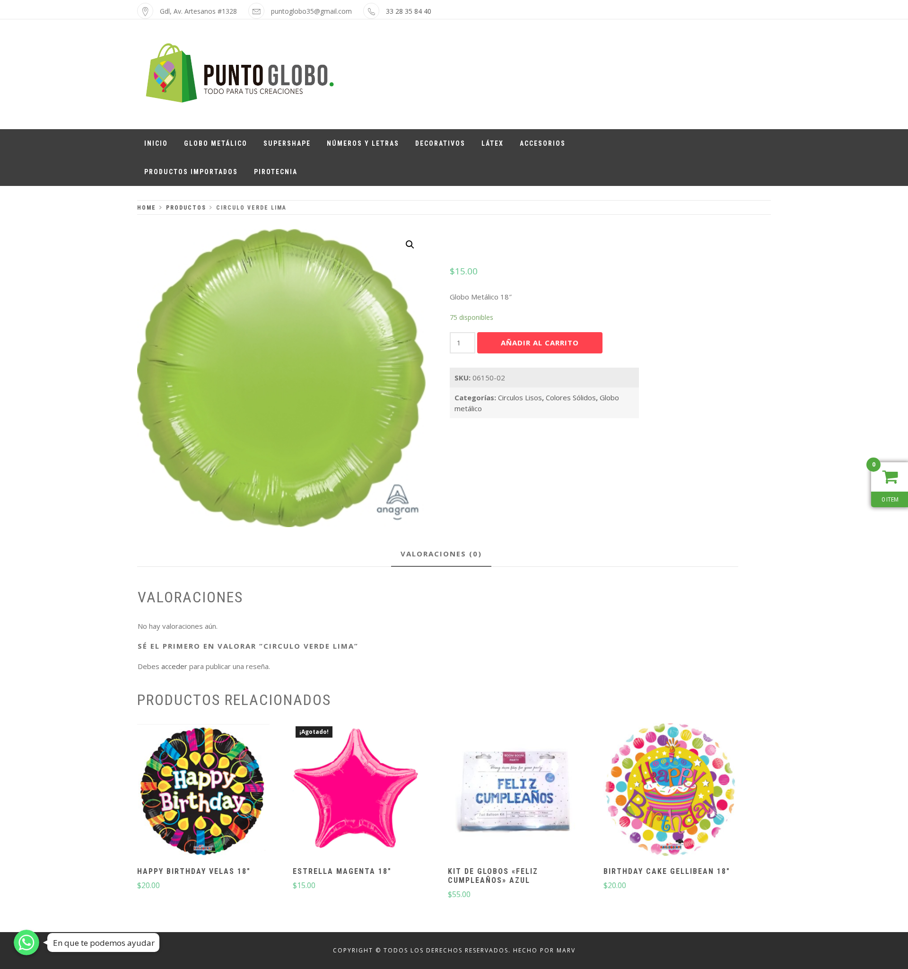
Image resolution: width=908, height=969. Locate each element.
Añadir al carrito (540, 342)
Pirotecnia (275, 172)
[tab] (441, 554)
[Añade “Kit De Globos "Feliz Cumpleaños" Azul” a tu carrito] (514, 790)
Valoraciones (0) (441, 553)
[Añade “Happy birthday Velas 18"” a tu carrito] (203, 790)
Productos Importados (191, 172)
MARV (566, 950)
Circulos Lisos (520, 397)
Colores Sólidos (571, 397)
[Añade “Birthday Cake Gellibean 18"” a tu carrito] (669, 790)
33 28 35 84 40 (408, 11)
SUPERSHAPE (287, 143)
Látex (492, 143)
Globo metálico (215, 143)
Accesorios (543, 143)
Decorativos (440, 143)
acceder (174, 666)
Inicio (156, 143)
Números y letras (363, 143)
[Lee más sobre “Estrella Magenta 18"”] (359, 790)
